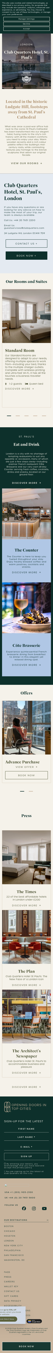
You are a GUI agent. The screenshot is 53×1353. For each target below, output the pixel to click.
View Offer (25, 767)
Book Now (26, 1346)
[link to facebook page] (24, 1208)
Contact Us (12, 1291)
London (9, 1241)
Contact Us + (26, 243)
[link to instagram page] (34, 1208)
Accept (26, 29)
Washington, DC (14, 1260)
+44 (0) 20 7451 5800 (22, 1198)
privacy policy (24, 5)
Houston (10, 1236)
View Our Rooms (25, 163)
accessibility (13, 1306)
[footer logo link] (17, 1185)
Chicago (9, 1231)
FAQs (7, 1272)
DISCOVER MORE (18, 388)
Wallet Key (11, 1286)
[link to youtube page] (44, 1208)
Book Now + (26, 255)
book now (26, 775)
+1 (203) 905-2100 (21, 1192)
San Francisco (14, 1255)
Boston (9, 1226)
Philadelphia (12, 1250)
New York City (13, 1245)
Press (8, 1277)
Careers (9, 1282)
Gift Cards (11, 1296)
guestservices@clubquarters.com (24, 228)
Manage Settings (26, 19)
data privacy (12, 1301)
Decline (26, 24)
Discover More (25, 482)
